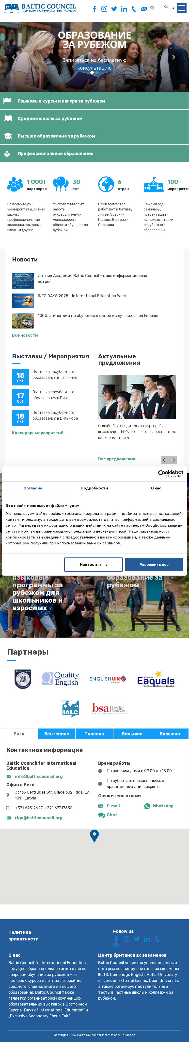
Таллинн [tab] (94, 734)
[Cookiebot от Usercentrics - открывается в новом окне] (161, 474)
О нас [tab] (156, 488)
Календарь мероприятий (37, 433)
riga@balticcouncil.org (39, 818)
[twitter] (114, 9)
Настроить (91, 564)
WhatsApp (163, 806)
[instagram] (104, 9)
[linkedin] (124, 9)
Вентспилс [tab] (56, 734)
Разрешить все (154, 564)
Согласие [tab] (33, 488)
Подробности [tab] (94, 488)
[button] (14, 57)
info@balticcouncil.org (39, 776)
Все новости (25, 335)
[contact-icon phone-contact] (133, 9)
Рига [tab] (19, 734)
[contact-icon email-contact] (143, 9)
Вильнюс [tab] (132, 734)
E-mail (113, 806)
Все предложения (116, 459)
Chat (112, 815)
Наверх (168, 1029)
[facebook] (94, 7)
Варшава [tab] (170, 734)
